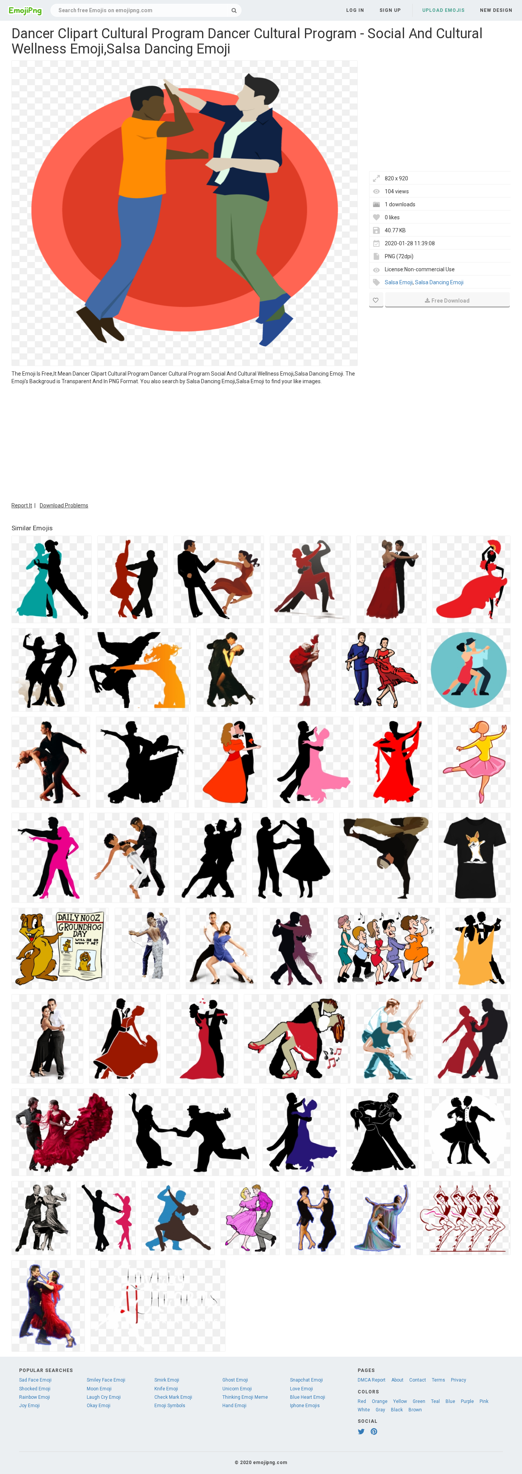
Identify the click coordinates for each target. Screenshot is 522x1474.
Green (419, 1401)
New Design (496, 10)
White (364, 1409)
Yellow (400, 1401)
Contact (417, 1380)
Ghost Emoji (235, 1380)
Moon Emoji (99, 1388)
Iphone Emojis (305, 1405)
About (397, 1380)
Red (362, 1401)
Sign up (390, 10)
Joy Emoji (29, 1405)
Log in (355, 10)
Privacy (458, 1380)
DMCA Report (372, 1380)
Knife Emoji (166, 1388)
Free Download (450, 301)
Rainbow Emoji (34, 1397)
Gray (380, 1409)
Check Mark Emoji (173, 1397)
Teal (435, 1401)
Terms (438, 1380)
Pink (484, 1401)
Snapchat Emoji (306, 1380)
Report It (21, 505)
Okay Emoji (98, 1405)
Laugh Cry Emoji (104, 1397)
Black (397, 1409)
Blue (450, 1401)
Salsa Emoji (399, 282)
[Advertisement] (184, 442)
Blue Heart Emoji (307, 1397)
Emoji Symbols (169, 1405)
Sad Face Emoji (35, 1380)
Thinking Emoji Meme (245, 1397)
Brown (415, 1409)
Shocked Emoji (34, 1388)
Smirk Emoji (166, 1380)
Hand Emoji (234, 1405)
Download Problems (64, 505)
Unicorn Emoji (237, 1388)
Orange (379, 1401)
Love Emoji (301, 1388)
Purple (467, 1401)
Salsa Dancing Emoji (439, 282)
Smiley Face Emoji (106, 1380)
